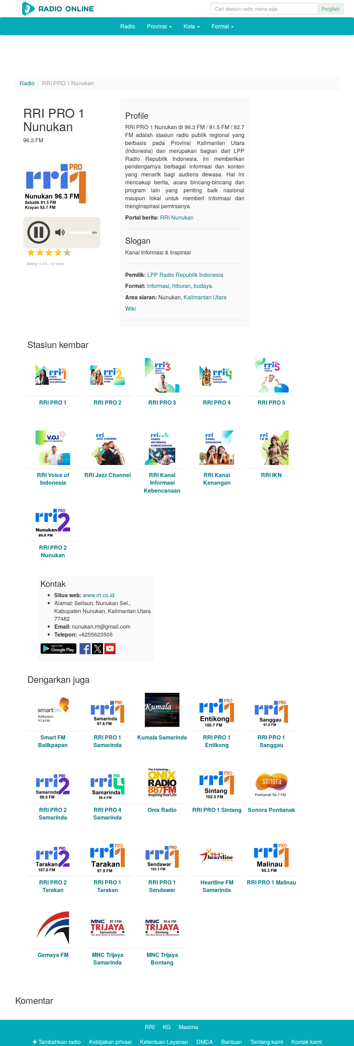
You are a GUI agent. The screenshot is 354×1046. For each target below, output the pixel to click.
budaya (203, 286)
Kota (190, 26)
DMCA (204, 1042)
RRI (150, 1027)
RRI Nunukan (177, 217)
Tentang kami (266, 1042)
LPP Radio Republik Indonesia (185, 275)
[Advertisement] (177, 57)
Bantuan (231, 1042)
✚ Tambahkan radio (56, 1042)
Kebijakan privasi (110, 1042)
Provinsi (157, 26)
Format (221, 26)
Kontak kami (306, 1042)
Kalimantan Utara (205, 297)
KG (166, 1027)
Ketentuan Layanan (164, 1042)
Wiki (130, 308)
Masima (188, 1027)
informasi (158, 286)
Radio (127, 26)
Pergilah (330, 8)
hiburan (181, 286)
